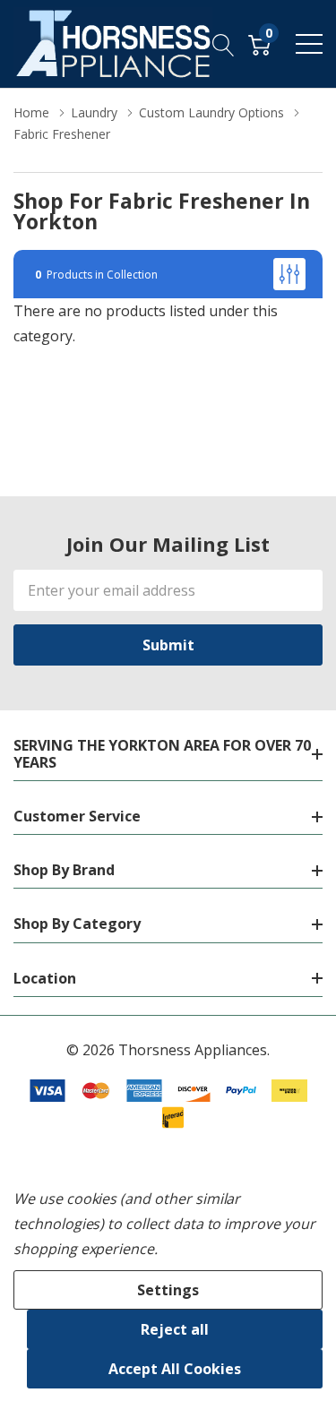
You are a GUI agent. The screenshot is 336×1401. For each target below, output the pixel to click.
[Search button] (223, 43)
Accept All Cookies (174, 1369)
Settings (168, 1290)
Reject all (175, 1329)
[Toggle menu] (309, 43)
